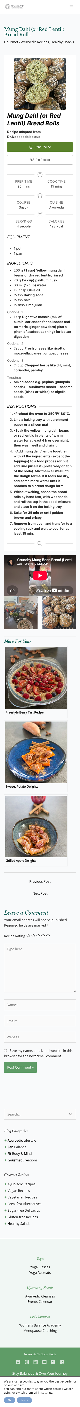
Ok (9, 1400)
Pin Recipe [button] (42, 159)
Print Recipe (42, 147)
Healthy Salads (19, 1223)
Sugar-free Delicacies (24, 1210)
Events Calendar (40, 1301)
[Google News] (62, 1362)
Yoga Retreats (40, 1272)
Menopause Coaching (40, 1330)
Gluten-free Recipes (23, 1217)
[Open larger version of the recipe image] (40, 84)
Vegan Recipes (19, 1190)
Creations (23, 1160)
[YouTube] (44, 1362)
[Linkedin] (35, 1362)
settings (46, 1392)
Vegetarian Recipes (22, 1197)
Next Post (40, 893)
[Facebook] (18, 1362)
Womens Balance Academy (40, 1325)
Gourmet (11, 42)
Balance (17, 1147)
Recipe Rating (14, 936)
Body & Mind (20, 1153)
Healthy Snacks (62, 42)
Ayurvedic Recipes (35, 42)
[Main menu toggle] (71, 6)
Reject (24, 1400)
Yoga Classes (40, 1267)
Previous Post (40, 881)
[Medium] (53, 1362)
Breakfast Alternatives (24, 1204)
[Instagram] (26, 1362)
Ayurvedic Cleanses (40, 1296)
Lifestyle (22, 1140)
